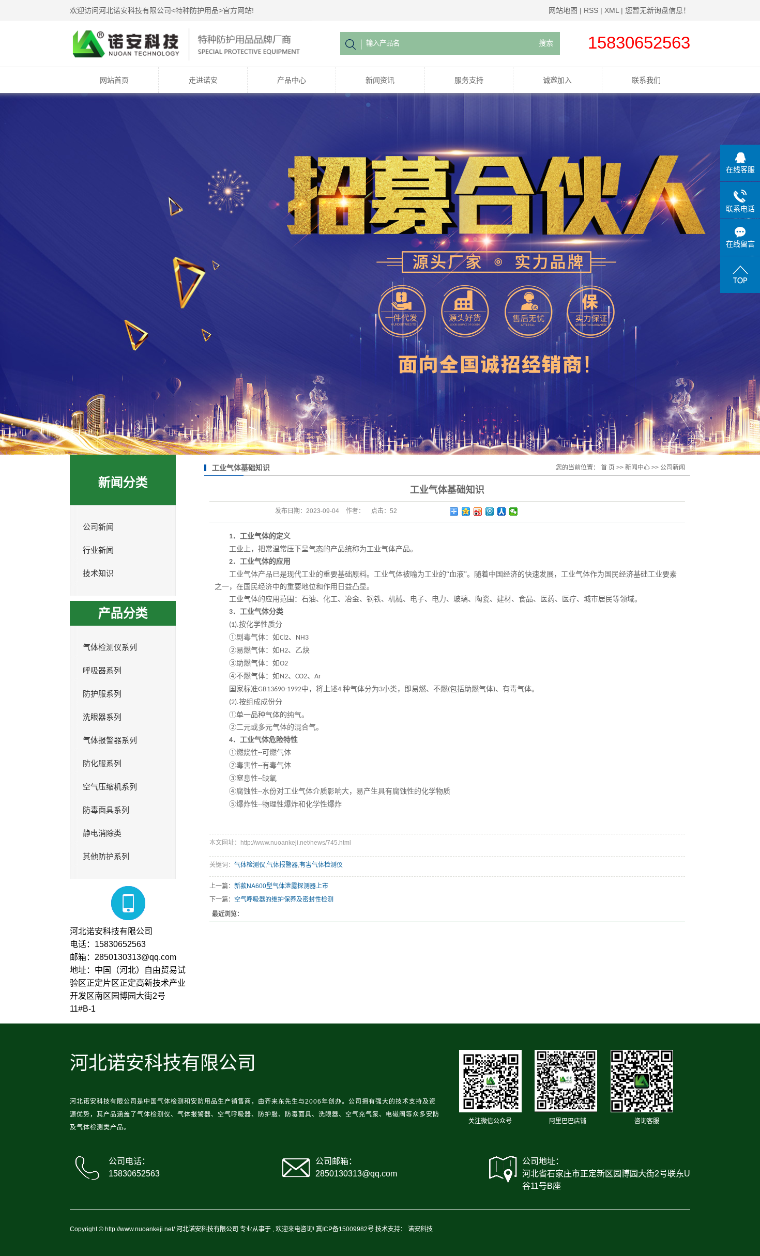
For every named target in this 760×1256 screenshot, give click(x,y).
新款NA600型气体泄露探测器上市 (281, 886)
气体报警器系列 (110, 740)
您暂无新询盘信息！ (657, 10)
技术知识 (98, 573)
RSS (591, 10)
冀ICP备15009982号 (345, 1229)
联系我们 (646, 80)
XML (611, 10)
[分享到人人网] (501, 511)
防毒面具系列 (106, 810)
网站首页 (114, 80)
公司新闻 (98, 527)
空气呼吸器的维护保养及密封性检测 (283, 899)
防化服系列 (102, 763)
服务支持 (468, 80)
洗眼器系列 (102, 717)
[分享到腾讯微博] (489, 511)
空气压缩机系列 (110, 787)
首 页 (608, 467)
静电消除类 (102, 833)
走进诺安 (203, 80)
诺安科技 (420, 1229)
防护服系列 (102, 694)
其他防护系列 (106, 856)
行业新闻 (98, 550)
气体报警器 (282, 865)
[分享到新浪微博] (478, 511)
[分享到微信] (513, 511)
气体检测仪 (249, 865)
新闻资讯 (380, 80)
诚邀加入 (557, 80)
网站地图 (563, 10)
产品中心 (291, 80)
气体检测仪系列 (110, 647)
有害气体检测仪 (321, 865)
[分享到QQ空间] (466, 511)
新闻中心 (637, 467)
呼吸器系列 (102, 670)
